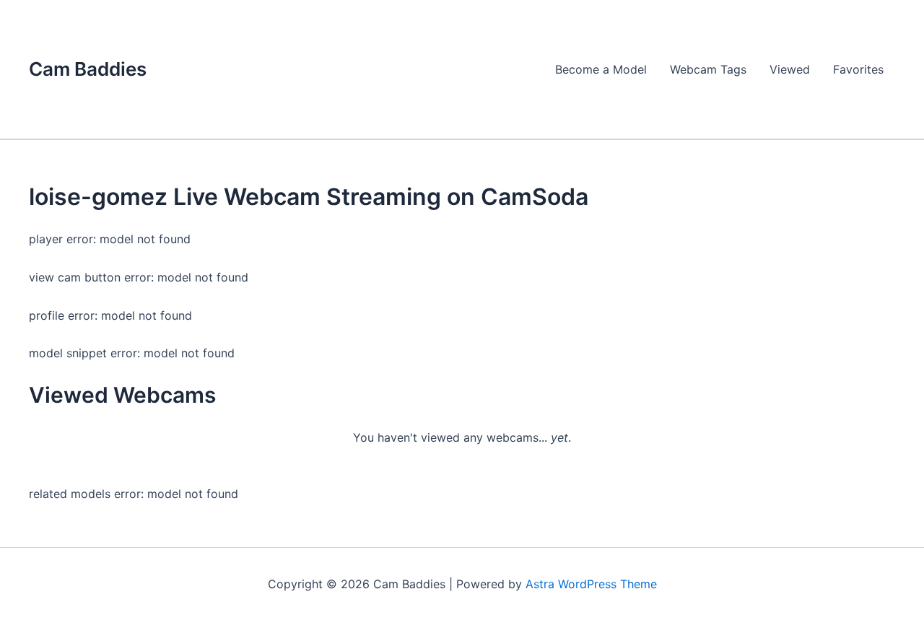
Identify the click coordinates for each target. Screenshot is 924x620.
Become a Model (601, 69)
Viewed (790, 69)
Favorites (858, 69)
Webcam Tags (708, 69)
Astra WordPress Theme (591, 584)
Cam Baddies (88, 69)
